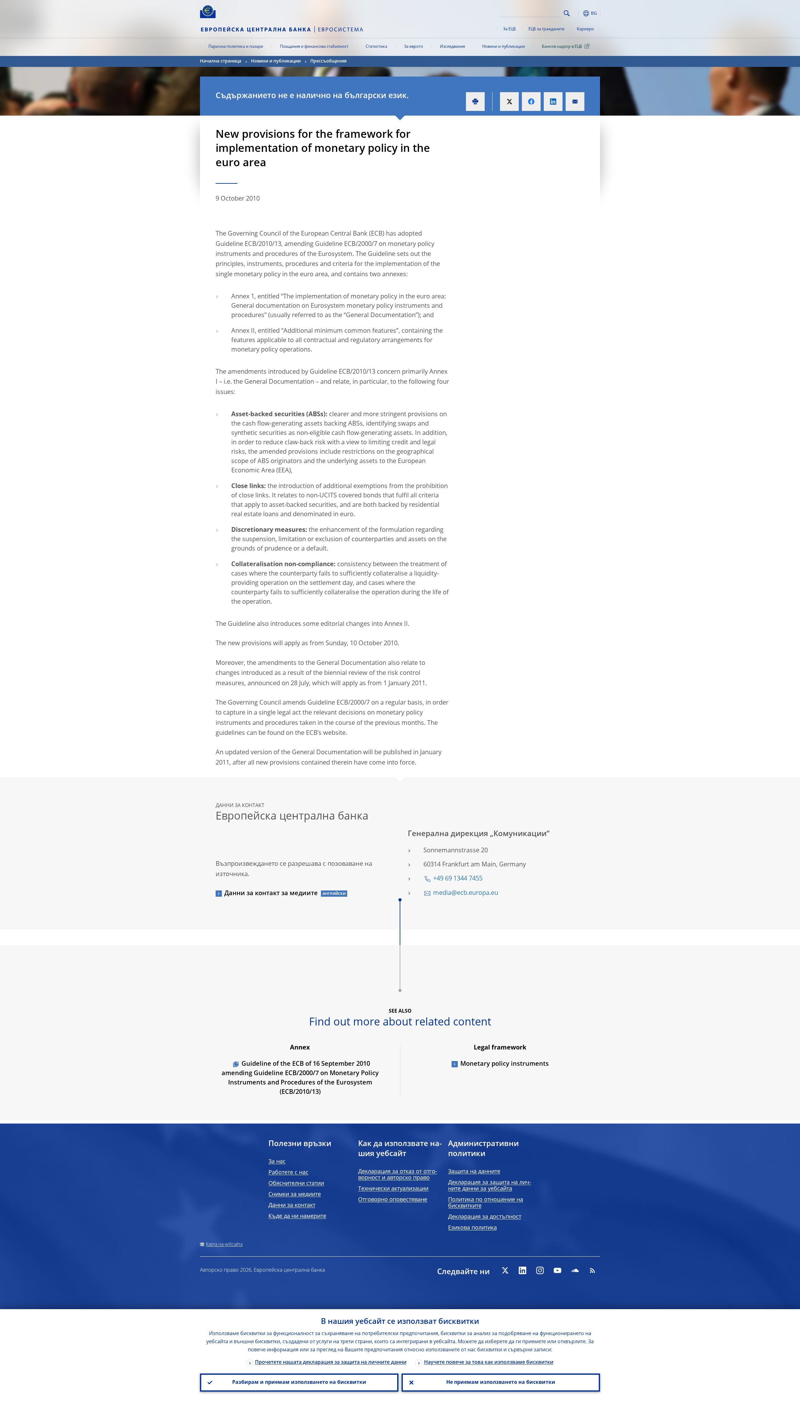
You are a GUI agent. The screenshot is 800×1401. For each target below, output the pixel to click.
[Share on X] (509, 101)
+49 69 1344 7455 (457, 879)
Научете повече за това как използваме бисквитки (488, 1362)
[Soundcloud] (575, 1270)
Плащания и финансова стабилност (314, 47)
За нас (277, 1161)
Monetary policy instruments (504, 1064)
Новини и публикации (503, 47)
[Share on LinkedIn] (553, 101)
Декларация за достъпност (484, 1217)
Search (567, 13)
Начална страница (220, 61)
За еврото (413, 47)
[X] (505, 1270)
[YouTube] (557, 1270)
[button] (578, 13)
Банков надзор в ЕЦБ (562, 47)
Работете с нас (288, 1172)
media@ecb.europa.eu (465, 893)
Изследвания (452, 47)
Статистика (376, 47)
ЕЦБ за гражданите (546, 29)
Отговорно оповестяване (392, 1200)
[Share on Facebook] (531, 101)
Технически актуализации (393, 1189)
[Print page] (475, 101)
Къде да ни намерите (297, 1216)
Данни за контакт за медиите (271, 893)
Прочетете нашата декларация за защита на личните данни (331, 1362)
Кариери (585, 29)
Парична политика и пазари (235, 47)
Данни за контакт (291, 1205)
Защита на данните (474, 1171)
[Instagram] (540, 1270)
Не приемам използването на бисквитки (500, 1382)
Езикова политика (472, 1228)
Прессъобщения (328, 61)
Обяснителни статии (296, 1183)
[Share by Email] (575, 101)
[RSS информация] (592, 1270)
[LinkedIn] (522, 1270)
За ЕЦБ (509, 29)
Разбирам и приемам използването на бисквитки (299, 1382)
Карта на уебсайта (224, 1244)
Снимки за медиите (294, 1194)
